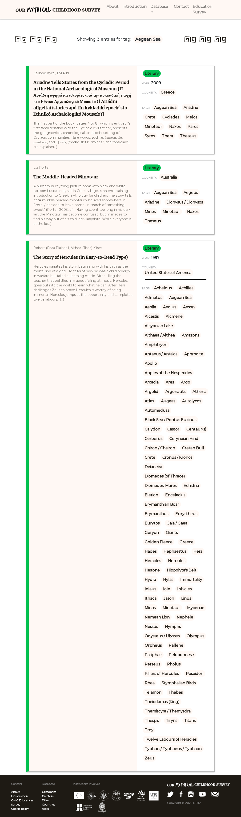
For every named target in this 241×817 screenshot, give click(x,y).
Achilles (186, 288)
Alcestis (152, 316)
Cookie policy (20, 808)
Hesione (152, 570)
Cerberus (153, 438)
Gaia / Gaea (177, 523)
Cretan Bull (193, 448)
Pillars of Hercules (162, 673)
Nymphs (173, 626)
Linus (186, 598)
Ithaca (151, 598)
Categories (49, 792)
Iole (166, 589)
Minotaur (153, 126)
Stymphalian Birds (179, 683)
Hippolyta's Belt (182, 570)
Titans (190, 720)
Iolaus (150, 589)
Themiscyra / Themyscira (168, 711)
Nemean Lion (157, 617)
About (15, 792)
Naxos (175, 126)
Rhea (150, 683)
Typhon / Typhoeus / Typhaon (173, 749)
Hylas (168, 579)
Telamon (153, 692)
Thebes (176, 692)
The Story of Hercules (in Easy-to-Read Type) (80, 257)
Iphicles (184, 589)
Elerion (151, 495)
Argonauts (175, 391)
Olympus (195, 636)
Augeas (168, 401)
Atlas (149, 401)
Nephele (185, 617)
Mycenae (195, 608)
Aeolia (150, 307)
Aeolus (169, 307)
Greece (168, 92)
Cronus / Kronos (177, 457)
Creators (47, 796)
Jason (169, 598)
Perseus (152, 664)
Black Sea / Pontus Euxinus (170, 420)
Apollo (151, 363)
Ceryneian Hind (183, 438)
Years (45, 808)
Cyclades (170, 117)
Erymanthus (156, 514)
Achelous (163, 288)
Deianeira (153, 467)
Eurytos (152, 523)
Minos (150, 211)
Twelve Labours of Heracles (171, 739)
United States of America (168, 272)
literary (152, 73)
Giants (172, 532)
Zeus (149, 758)
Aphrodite (193, 354)
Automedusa (157, 410)
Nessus (151, 626)
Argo (185, 382)
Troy (149, 730)
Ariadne (191, 107)
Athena (199, 391)
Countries (48, 804)
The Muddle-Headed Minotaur (65, 177)
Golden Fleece (159, 542)
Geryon (152, 532)
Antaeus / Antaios (161, 354)
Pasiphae (153, 655)
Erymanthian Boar (162, 504)
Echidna (191, 485)
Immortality (191, 579)
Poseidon (194, 673)
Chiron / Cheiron (160, 448)
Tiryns (171, 720)
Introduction (19, 796)
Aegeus (191, 192)
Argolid (151, 391)
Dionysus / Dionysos (184, 202)
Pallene (176, 645)
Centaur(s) (196, 429)
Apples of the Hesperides (168, 373)
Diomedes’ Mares (161, 485)
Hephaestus (175, 551)
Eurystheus (186, 514)
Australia (169, 177)
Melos (191, 117)
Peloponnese (181, 655)
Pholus (174, 664)
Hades (151, 551)
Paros (193, 126)
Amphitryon (156, 344)
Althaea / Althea (160, 335)
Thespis (152, 720)
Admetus (153, 297)
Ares (170, 382)
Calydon (152, 429)
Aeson (189, 307)
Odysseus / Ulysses (162, 636)
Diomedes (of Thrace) (165, 476)
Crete (150, 117)
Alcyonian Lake (159, 326)
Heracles (153, 561)
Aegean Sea (165, 107)
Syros (150, 136)
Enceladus (175, 495)
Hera (197, 551)
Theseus (188, 136)
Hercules (176, 561)
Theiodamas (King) (162, 702)
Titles (45, 800)
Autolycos (191, 401)
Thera (167, 136)
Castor (173, 429)
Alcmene (174, 316)
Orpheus (153, 645)
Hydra (150, 579)
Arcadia (152, 382)
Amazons (190, 335)
